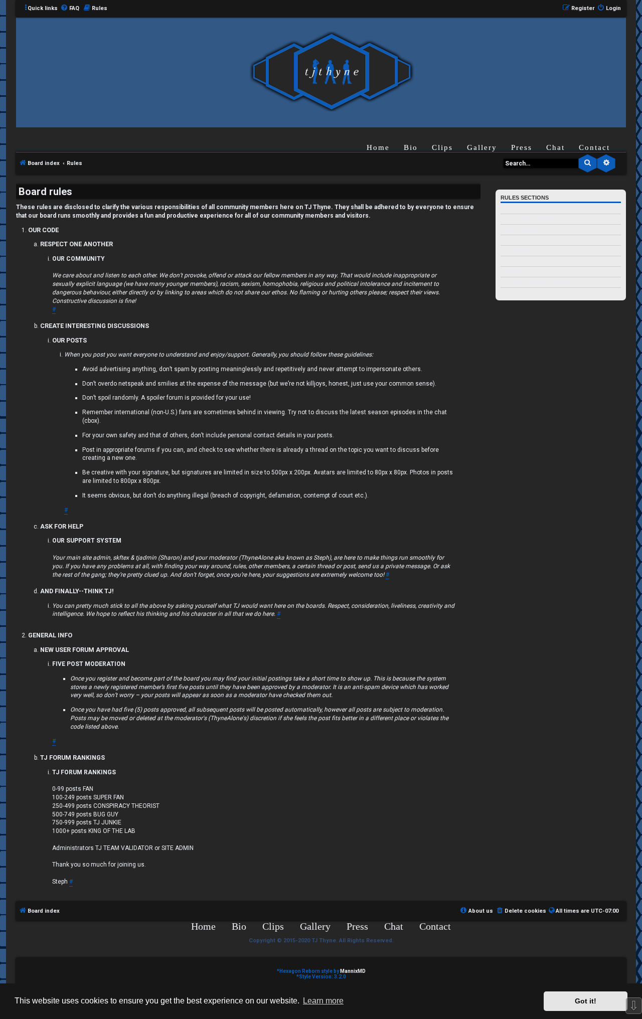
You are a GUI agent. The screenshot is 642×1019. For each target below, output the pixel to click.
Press (521, 147)
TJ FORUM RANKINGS (526, 293)
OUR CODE (513, 209)
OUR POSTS (514, 240)
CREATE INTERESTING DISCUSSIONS (542, 230)
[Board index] (331, 72)
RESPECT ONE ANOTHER (529, 219)
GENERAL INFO (519, 272)
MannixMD (353, 971)
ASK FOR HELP (518, 251)
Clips (442, 147)
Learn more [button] (323, 1000)
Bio (411, 147)
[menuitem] (69, 9)
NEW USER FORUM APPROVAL (536, 282)
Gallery (482, 147)
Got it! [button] (585, 1001)
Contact (594, 147)
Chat (555, 147)
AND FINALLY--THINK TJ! (529, 261)
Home (378, 147)
